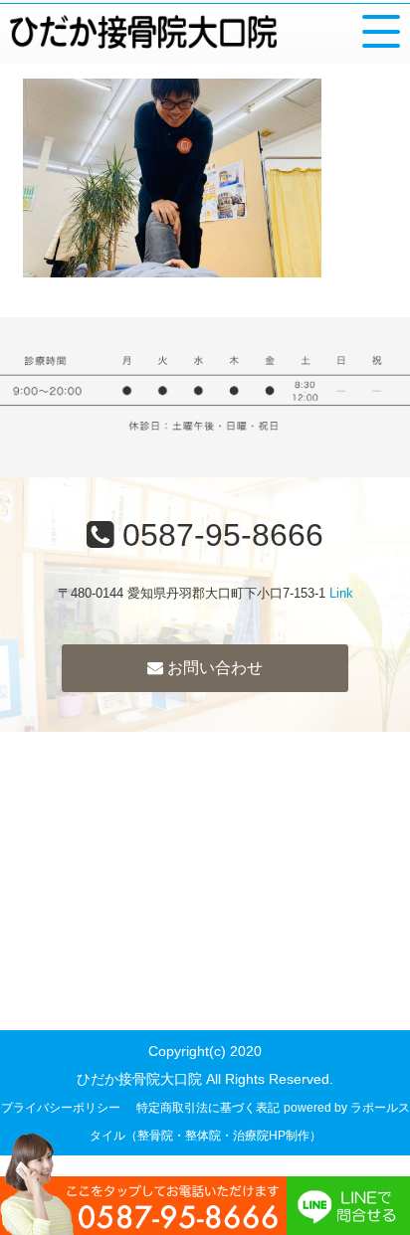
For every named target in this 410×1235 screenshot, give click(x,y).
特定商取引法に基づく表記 (208, 1108)
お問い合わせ (213, 667)
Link (341, 593)
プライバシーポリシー (60, 1108)
